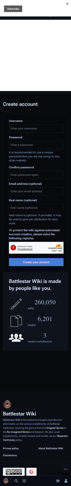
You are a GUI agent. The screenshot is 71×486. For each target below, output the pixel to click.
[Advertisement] (35, 55)
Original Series (55, 427)
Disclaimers (10, 455)
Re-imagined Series (18, 431)
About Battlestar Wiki (50, 448)
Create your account (36, 262)
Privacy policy (11, 448)
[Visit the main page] (5, 481)
